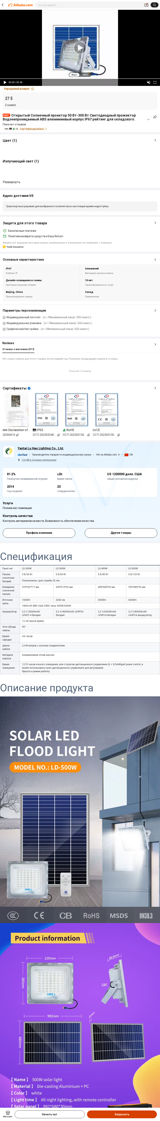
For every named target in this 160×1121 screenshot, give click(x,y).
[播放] (5, 82)
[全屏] (155, 82)
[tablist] (80, 74)
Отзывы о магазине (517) (18, 349)
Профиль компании (39, 532)
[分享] (155, 117)
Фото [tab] (85, 75)
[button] (19, 89)
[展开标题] (148, 119)
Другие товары (121, 532)
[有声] (148, 82)
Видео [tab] (74, 75)
